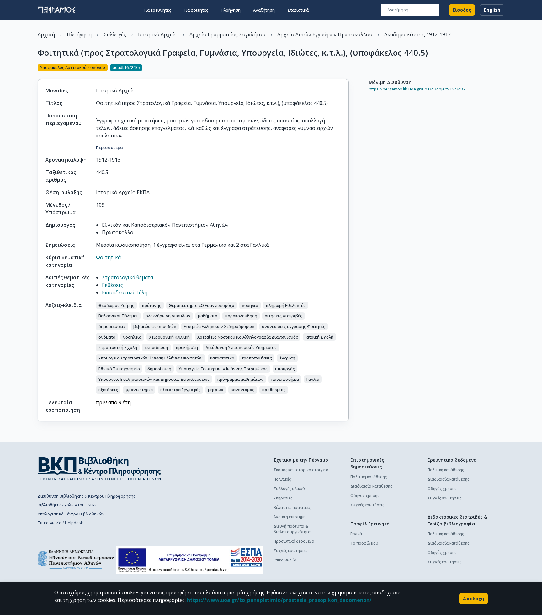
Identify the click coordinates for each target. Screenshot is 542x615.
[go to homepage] (57, 10)
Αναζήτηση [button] (264, 10)
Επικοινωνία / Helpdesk (60, 522)
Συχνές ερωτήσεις (290, 550)
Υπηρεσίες (283, 498)
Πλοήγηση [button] (231, 10)
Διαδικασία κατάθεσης (371, 486)
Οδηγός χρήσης (364, 495)
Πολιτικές (282, 479)
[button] (116, 305)
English (492, 10)
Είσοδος (462, 10)
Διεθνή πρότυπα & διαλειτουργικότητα (292, 529)
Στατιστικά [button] (298, 10)
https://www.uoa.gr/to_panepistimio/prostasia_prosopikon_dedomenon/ (279, 600)
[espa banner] (189, 560)
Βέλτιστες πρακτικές (292, 507)
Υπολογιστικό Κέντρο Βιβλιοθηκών (71, 514)
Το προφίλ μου (364, 543)
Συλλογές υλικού (289, 488)
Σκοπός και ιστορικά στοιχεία (301, 470)
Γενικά (356, 533)
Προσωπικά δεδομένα (294, 541)
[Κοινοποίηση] (346, 68)
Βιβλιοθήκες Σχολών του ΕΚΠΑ (67, 505)
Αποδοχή (473, 599)
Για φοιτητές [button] (196, 10)
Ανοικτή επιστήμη (290, 516)
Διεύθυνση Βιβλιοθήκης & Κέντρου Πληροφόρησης (86, 496)
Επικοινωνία (285, 560)
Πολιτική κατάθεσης (368, 476)
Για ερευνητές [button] (157, 10)
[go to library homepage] (99, 468)
